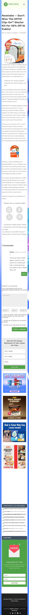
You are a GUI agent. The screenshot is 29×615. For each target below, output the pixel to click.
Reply (24, 274)
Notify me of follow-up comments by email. (14, 321)
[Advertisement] (14, 486)
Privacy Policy (14, 601)
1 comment (22, 33)
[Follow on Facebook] (19, 210)
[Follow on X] (9, 217)
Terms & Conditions (19, 599)
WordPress (14, 610)
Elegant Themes (14, 608)
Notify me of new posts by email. (15, 325)
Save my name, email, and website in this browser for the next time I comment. (14, 316)
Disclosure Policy (7, 599)
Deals (15, 33)
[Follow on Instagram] (9, 210)
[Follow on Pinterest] (19, 217)
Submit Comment (19, 329)
